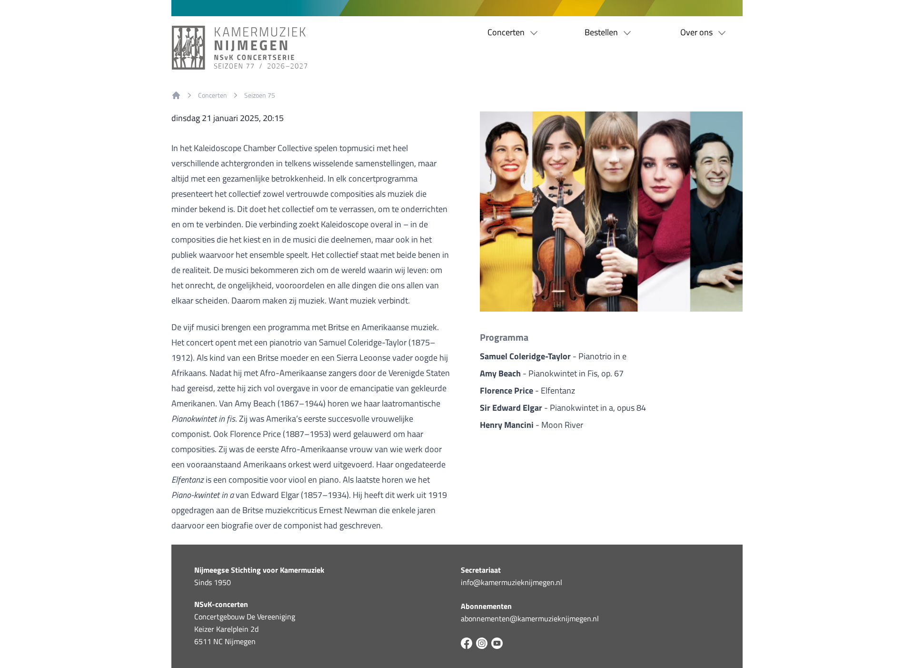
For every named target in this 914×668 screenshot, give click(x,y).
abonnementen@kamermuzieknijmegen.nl (530, 618)
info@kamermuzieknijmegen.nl (511, 582)
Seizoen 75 (259, 95)
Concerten (212, 95)
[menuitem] (176, 95)
